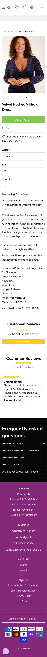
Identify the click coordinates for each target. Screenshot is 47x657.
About (23, 570)
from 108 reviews (23, 367)
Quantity (7, 179)
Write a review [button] (23, 341)
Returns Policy (23, 595)
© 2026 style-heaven (23, 648)
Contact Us (23, 494)
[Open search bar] (9, 7)
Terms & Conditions (23, 509)
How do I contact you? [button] (13, 465)
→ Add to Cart (23, 119)
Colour (6, 149)
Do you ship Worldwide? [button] (14, 458)
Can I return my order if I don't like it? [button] (20, 450)
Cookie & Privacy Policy (23, 514)
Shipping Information (23, 504)
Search (23, 564)
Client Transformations (23, 590)
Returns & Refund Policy (23, 499)
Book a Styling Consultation (23, 585)
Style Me (23, 580)
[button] (23, 64)
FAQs (23, 600)
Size (4, 164)
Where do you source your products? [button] (20, 472)
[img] (23, 363)
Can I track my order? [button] (12, 443)
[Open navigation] (3, 7)
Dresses (10, 31)
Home (4, 31)
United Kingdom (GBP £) (22, 618)
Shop (24, 575)
